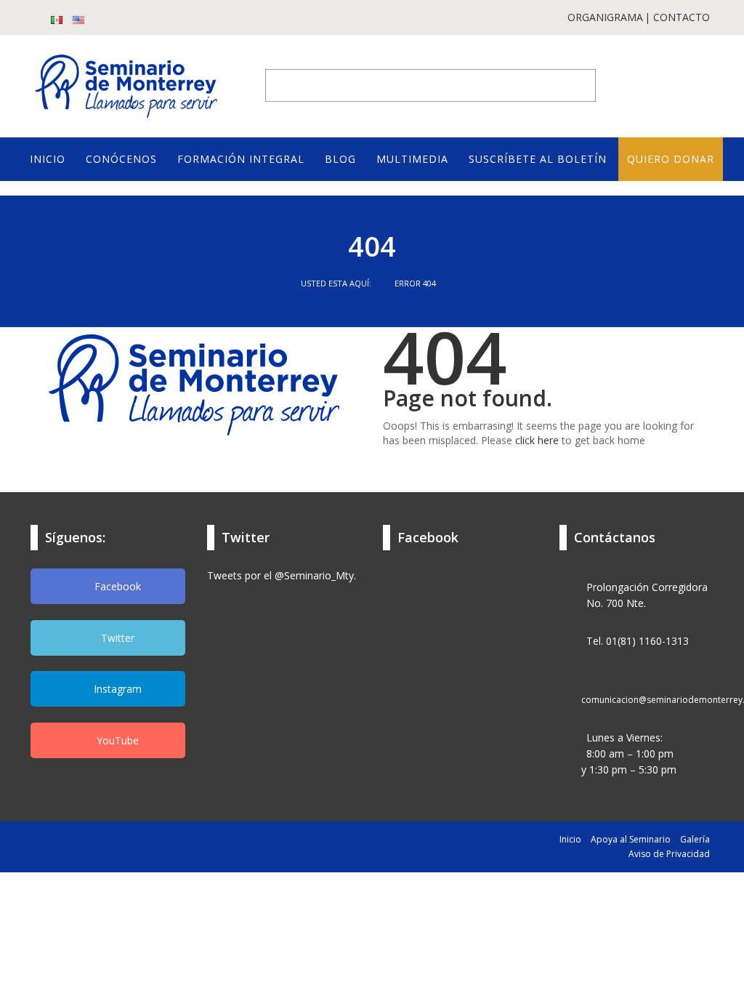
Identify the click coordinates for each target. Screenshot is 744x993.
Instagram (116, 689)
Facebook (116, 586)
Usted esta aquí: (337, 283)
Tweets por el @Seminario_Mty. (281, 575)
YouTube (116, 740)
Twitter (116, 638)
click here (537, 440)
